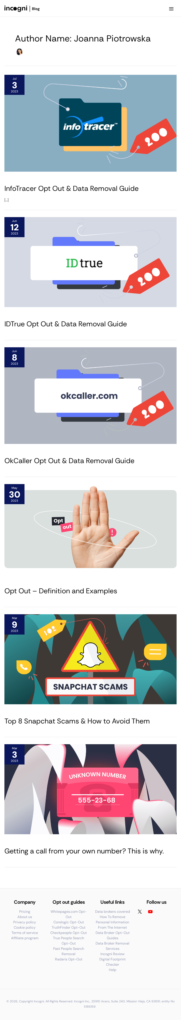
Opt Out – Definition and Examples (60, 590)
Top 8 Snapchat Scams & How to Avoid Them (77, 721)
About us (24, 917)
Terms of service (24, 932)
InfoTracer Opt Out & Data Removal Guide (71, 188)
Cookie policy (25, 927)
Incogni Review (112, 954)
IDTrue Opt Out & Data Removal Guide (65, 324)
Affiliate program (24, 938)
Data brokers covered (112, 911)
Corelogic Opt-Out (68, 922)
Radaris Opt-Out (68, 959)
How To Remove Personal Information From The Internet (112, 922)
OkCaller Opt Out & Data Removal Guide (69, 460)
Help (112, 969)
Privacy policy (24, 922)
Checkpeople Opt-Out (68, 932)
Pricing (24, 911)
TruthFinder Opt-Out (68, 927)
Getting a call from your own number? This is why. (84, 851)
